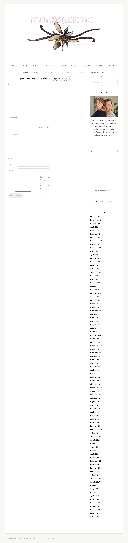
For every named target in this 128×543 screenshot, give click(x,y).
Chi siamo (24, 66)
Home (12, 66)
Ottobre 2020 (95, 349)
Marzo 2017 (94, 499)
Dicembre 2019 (96, 384)
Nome (10, 159)
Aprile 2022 (94, 286)
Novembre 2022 (96, 265)
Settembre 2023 (96, 248)
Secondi (74, 66)
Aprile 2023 (94, 255)
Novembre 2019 (96, 387)
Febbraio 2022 (95, 293)
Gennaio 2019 (95, 422)
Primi (64, 66)
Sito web (11, 170)
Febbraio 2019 (95, 419)
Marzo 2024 (94, 230)
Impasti (99, 66)
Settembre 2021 (96, 311)
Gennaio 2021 (95, 339)
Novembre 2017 (96, 471)
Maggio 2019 (95, 408)
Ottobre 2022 (95, 269)
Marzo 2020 (94, 373)
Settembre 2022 (96, 272)
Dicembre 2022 (96, 262)
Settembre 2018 (96, 436)
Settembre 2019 (96, 394)
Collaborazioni (98, 73)
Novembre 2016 (96, 513)
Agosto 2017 (95, 482)
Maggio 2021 (95, 325)
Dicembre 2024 (96, 216)
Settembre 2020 (96, 353)
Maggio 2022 (95, 283)
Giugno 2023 (95, 251)
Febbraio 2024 (95, 234)
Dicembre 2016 (96, 510)
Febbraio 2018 (95, 461)
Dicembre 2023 (96, 237)
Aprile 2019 (94, 412)
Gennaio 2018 (95, 464)
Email (10, 164)
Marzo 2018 (94, 457)
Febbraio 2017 (95, 503)
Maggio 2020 (95, 366)
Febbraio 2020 (95, 377)
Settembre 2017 (96, 478)
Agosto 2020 (95, 356)
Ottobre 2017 (95, 475)
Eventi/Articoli (50, 73)
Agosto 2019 (95, 398)
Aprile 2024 (94, 227)
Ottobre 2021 (95, 307)
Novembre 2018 (96, 429)
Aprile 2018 (94, 454)
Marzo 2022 (94, 290)
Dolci (25, 73)
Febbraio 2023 (95, 258)
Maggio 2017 (95, 492)
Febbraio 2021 (95, 335)
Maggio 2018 (95, 450)
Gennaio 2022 (95, 297)
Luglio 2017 (94, 485)
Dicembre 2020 (96, 342)
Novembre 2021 (96, 304)
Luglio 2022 (94, 276)
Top (117, 538)
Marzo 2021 (94, 332)
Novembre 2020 (96, 346)
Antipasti (37, 66)
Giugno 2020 (95, 363)
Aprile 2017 (94, 496)
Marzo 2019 (94, 415)
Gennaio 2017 (95, 506)
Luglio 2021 (94, 318)
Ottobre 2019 (95, 391)
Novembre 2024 (96, 220)
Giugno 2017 (95, 489)
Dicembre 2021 (96, 300)
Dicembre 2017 (96, 468)
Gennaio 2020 (95, 380)
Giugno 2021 (95, 321)
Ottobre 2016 (95, 517)
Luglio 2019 (94, 401)
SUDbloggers (68, 73)
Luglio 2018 (94, 443)
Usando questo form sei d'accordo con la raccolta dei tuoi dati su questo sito (45, 184)
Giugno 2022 (95, 279)
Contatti (82, 73)
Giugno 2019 (95, 405)
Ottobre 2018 (95, 433)
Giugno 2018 (95, 447)
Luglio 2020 (94, 360)
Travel (36, 73)
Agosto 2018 (95, 440)
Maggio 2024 (95, 223)
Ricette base (51, 66)
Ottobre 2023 (95, 244)
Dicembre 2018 (96, 426)
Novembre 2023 (96, 241)
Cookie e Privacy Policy (64, 80)
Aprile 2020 (94, 370)
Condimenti (113, 66)
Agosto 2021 (95, 314)
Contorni (87, 66)
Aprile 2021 (94, 328)
